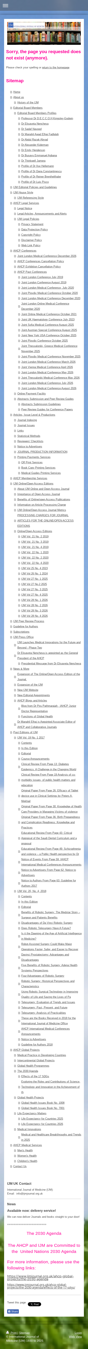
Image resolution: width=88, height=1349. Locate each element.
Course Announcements (35, 758)
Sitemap (24, 1332)
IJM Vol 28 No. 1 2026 (34, 600)
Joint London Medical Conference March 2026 (48, 361)
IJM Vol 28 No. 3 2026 (34, 610)
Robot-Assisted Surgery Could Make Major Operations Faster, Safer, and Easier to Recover (49, 946)
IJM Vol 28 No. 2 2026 (34, 605)
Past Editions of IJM (25, 732)
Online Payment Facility (31, 393)
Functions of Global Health (37, 716)
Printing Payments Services (34, 457)
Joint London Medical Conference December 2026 (46, 256)
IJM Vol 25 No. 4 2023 (34, 568)
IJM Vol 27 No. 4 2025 (34, 594)
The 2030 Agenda (27, 1071)
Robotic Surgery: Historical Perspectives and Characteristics (47, 984)
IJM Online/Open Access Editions (33, 483)
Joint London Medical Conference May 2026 (47, 372)
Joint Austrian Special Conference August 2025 (49, 330)
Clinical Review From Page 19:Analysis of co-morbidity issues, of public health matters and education (48, 780)
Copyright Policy (31, 234)
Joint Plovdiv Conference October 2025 (44, 340)
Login (78, 1332)
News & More (21, 668)
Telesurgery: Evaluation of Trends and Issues (48, 1002)
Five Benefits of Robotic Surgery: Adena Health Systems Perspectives (49, 968)
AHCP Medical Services (27, 1145)
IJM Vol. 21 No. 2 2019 (35, 536)
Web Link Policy (31, 245)
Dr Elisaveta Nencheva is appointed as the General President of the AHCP (47, 655)
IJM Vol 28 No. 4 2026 (34, 615)
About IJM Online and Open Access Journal (43, 488)
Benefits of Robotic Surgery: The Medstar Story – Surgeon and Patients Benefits (50, 915)
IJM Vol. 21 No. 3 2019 (35, 541)
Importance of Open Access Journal (38, 494)
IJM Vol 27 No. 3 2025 (34, 589)
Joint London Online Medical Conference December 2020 (45, 306)
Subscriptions (21, 631)
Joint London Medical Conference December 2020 (50, 298)
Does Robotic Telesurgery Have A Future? (46, 928)
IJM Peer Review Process (28, 621)
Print (13, 1332)
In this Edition (29, 748)
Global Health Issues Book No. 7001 (42, 1108)
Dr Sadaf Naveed (31, 128)
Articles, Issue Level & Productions (34, 414)
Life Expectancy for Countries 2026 (42, 1123)
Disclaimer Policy (31, 240)
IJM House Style (23, 192)
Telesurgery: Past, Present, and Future (44, 1007)
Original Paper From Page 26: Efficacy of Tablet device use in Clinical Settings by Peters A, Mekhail (49, 796)
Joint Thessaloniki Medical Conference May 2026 (50, 377)
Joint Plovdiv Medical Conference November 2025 (50, 356)
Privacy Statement (32, 224)
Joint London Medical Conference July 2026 (47, 383)
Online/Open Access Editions (34, 531)
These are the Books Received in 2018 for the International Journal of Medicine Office (48, 1021)
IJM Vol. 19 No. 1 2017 (31, 737)
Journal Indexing (27, 420)
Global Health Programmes (33, 1065)
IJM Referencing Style (30, 197)
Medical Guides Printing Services (41, 473)
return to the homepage (55, 67)
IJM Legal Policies (28, 218)
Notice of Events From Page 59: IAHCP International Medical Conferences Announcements (51, 862)
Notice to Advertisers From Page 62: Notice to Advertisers (48, 872)
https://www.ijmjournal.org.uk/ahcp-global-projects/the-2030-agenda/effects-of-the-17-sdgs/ (41, 1286)
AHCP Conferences (24, 250)
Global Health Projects (30, 1097)
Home (16, 91)
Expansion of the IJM (30, 684)
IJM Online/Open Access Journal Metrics (41, 510)
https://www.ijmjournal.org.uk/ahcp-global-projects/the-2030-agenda (40, 1277)
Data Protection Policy (34, 229)
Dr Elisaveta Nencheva (35, 123)
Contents (26, 742)
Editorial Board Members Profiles (36, 113)
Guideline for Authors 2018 (37, 1044)
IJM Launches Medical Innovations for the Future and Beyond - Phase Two (49, 645)
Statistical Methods (28, 435)
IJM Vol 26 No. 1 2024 (34, 573)
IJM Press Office (23, 637)
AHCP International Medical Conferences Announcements (45, 1031)
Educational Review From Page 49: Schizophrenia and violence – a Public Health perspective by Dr (51, 851)
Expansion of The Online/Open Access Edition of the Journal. (48, 677)
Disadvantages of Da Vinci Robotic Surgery (47, 922)
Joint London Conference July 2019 (42, 277)
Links (20, 430)
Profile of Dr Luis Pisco (35, 181)
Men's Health (25, 1150)
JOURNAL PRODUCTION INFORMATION (42, 451)
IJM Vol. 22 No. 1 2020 (35, 552)
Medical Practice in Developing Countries (41, 1055)
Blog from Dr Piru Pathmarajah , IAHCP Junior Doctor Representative (48, 708)
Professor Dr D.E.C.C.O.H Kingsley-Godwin (47, 118)
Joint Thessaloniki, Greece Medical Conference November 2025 (49, 348)
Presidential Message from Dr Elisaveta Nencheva (51, 663)
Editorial (26, 753)
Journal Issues (26, 425)
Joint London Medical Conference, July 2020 (47, 287)
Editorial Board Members (28, 107)
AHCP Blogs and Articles (32, 700)
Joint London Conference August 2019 (43, 282)
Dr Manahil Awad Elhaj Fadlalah (40, 134)
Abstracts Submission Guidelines (41, 404)
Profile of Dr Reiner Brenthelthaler (41, 176)
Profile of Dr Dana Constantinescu (41, 171)
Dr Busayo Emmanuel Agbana (39, 155)
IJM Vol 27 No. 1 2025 (34, 578)
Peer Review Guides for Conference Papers (47, 409)
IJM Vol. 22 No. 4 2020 (35, 562)
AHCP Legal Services (26, 203)
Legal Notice (24, 208)
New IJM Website (27, 689)
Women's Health (27, 1155)
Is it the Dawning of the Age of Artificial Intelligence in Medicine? (51, 936)
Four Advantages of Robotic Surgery (42, 975)
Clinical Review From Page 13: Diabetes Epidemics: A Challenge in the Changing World (48, 767)
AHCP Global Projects (26, 1049)
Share (14, 1311)
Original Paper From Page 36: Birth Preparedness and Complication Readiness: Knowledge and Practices (50, 822)
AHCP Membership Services (30, 478)
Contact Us (20, 1166)
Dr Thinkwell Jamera (33, 160)
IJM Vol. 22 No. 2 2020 (35, 557)
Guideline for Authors (25, 626)
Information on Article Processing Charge (41, 504)
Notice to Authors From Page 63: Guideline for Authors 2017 (48, 883)
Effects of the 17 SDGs (35, 1076)
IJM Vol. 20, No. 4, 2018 (31, 891)
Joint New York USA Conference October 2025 (48, 335)
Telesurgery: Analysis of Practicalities (43, 1012)
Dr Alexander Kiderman (35, 144)
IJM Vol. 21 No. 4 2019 (35, 547)
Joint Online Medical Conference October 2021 (49, 314)
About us (18, 97)
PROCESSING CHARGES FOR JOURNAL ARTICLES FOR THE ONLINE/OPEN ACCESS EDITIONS (45, 520)
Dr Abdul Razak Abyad (34, 139)
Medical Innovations (29, 1129)
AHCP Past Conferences (32, 271)
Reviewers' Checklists (30, 441)
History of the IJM (28, 102)
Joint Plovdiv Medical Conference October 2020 (49, 293)
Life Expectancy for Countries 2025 (42, 1118)
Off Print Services (32, 462)
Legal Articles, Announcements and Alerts (42, 213)
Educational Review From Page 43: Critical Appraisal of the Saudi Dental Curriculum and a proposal (49, 838)
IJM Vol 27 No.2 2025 (34, 584)
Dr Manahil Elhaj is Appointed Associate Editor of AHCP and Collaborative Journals (46, 724)
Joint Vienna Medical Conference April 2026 (47, 367)
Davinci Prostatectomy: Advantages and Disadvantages (45, 957)
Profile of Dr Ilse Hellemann (37, 166)
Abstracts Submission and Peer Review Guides (45, 398)
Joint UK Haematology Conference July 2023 (47, 319)
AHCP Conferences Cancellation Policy (40, 261)
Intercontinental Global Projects (36, 1060)
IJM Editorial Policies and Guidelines (35, 187)
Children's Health (27, 1161)
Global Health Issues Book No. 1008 (42, 1102)
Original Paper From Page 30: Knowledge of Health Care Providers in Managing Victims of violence (51, 809)
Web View (75, 1336)
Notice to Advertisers (29, 446)
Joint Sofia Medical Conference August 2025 (47, 324)
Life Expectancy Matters (31, 1113)
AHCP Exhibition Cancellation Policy (39, 266)
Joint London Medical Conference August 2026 (48, 388)
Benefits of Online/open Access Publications (43, 499)
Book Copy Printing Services (38, 467)
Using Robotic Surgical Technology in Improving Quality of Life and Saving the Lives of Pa (49, 994)
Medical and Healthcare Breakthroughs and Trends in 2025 (51, 1137)
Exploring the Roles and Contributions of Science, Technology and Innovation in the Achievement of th (50, 1087)
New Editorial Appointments (33, 695)
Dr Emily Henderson (33, 150)
